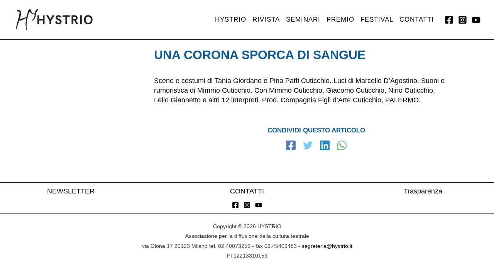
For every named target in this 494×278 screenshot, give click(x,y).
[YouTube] (476, 19)
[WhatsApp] (342, 146)
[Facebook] (449, 19)
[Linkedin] (325, 146)
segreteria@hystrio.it (327, 246)
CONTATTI (247, 191)
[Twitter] (308, 146)
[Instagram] (462, 19)
